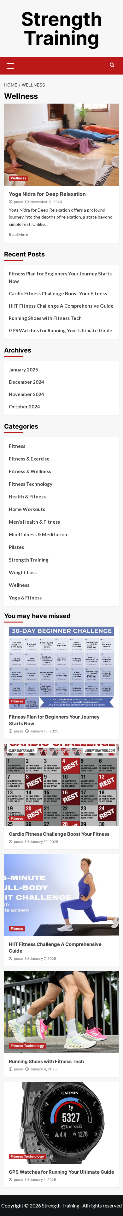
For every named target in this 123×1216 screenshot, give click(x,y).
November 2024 (26, 394)
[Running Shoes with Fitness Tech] (61, 1012)
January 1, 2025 (43, 1179)
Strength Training (61, 28)
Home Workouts (27, 509)
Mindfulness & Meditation (38, 534)
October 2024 (24, 406)
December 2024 (26, 382)
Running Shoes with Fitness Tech (45, 318)
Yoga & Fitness (25, 597)
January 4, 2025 (43, 1069)
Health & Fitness (27, 496)
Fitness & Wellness (30, 471)
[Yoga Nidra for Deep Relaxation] (61, 145)
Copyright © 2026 (21, 1205)
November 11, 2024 (46, 202)
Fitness (17, 446)
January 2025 (23, 369)
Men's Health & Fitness (34, 522)
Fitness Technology (30, 484)
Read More (18, 234)
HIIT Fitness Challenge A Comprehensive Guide (61, 306)
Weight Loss (23, 572)
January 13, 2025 (44, 731)
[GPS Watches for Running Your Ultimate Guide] (61, 1123)
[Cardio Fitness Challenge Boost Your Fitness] (61, 785)
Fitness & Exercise (29, 458)
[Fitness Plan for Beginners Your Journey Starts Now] (61, 668)
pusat (18, 202)
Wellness (18, 178)
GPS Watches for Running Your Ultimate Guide (60, 330)
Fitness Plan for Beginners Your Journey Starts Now (60, 277)
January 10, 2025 (44, 842)
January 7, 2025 (43, 958)
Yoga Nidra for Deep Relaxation (47, 194)
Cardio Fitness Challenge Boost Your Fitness (58, 293)
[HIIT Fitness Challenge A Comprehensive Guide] (61, 895)
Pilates (16, 547)
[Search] (112, 65)
